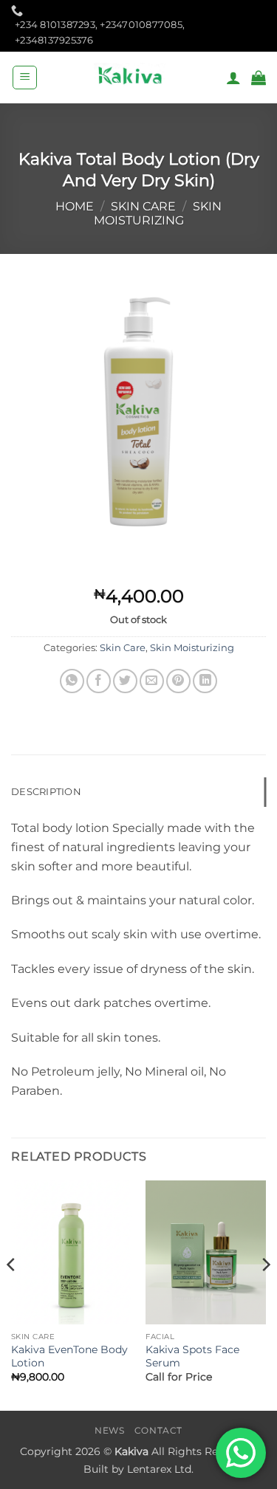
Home (74, 206)
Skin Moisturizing (158, 213)
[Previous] (12, 1294)
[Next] (265, 1294)
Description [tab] (46, 791)
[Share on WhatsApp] (72, 681)
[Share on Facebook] (98, 681)
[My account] (233, 77)
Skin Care (143, 206)
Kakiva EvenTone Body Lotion (69, 1356)
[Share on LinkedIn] (205, 681)
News (109, 1430)
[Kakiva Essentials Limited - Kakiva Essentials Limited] (132, 77)
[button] (25, 77)
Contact (158, 1430)
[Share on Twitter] (125, 681)
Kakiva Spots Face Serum (192, 1356)
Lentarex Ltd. (160, 1469)
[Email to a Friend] (152, 681)
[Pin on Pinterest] (178, 681)
